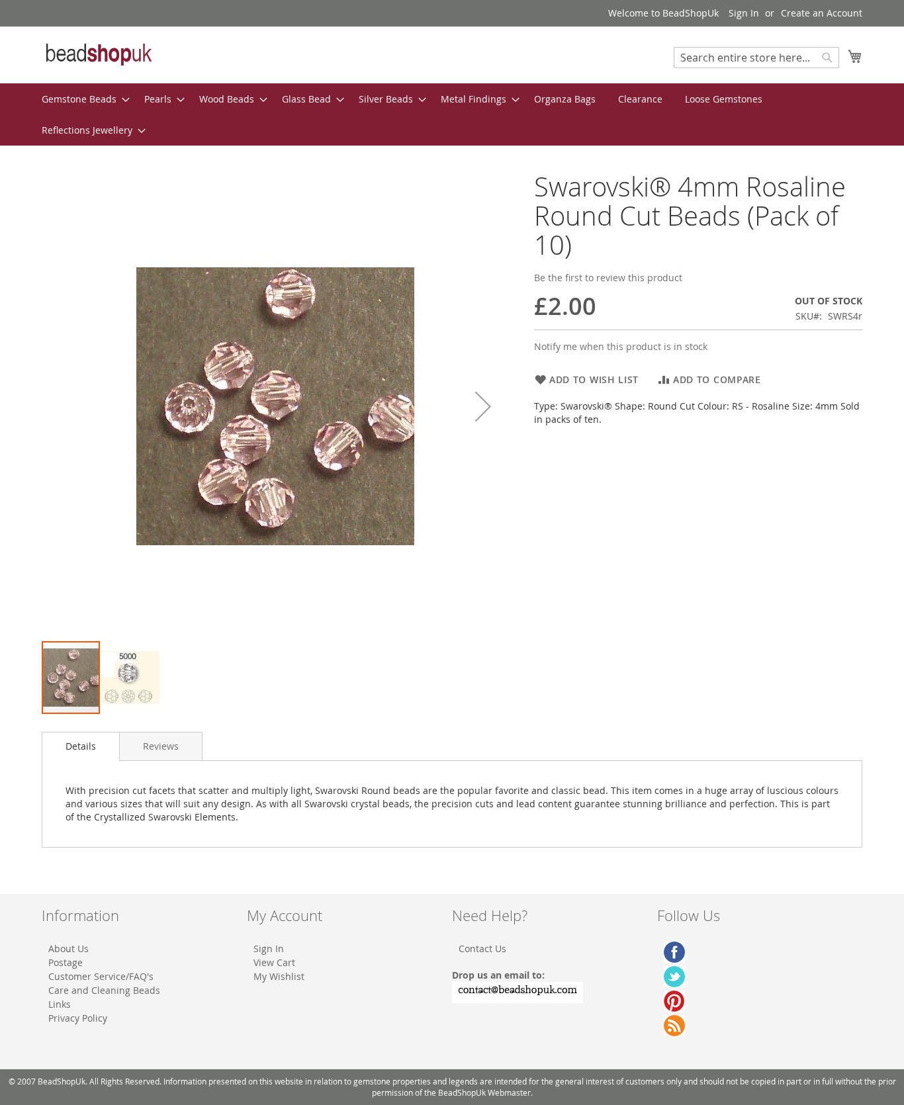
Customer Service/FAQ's (101, 976)
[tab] (81, 746)
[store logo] (98, 54)
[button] (483, 406)
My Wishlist (278, 976)
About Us (68, 948)
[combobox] (756, 57)
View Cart (274, 962)
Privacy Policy (77, 1018)
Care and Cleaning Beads (104, 990)
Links (59, 1004)
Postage (65, 962)
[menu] (452, 114)
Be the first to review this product (608, 277)
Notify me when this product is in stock (620, 346)
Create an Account (821, 13)
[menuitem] (82, 98)
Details (81, 746)
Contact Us (482, 948)
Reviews (161, 746)
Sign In (744, 13)
